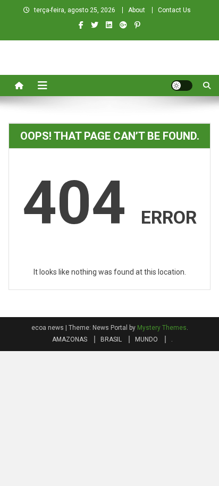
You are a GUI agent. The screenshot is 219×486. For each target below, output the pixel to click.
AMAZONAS (69, 339)
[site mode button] (181, 85)
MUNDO (146, 339)
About (136, 10)
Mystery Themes (162, 327)
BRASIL (111, 339)
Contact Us (174, 10)
